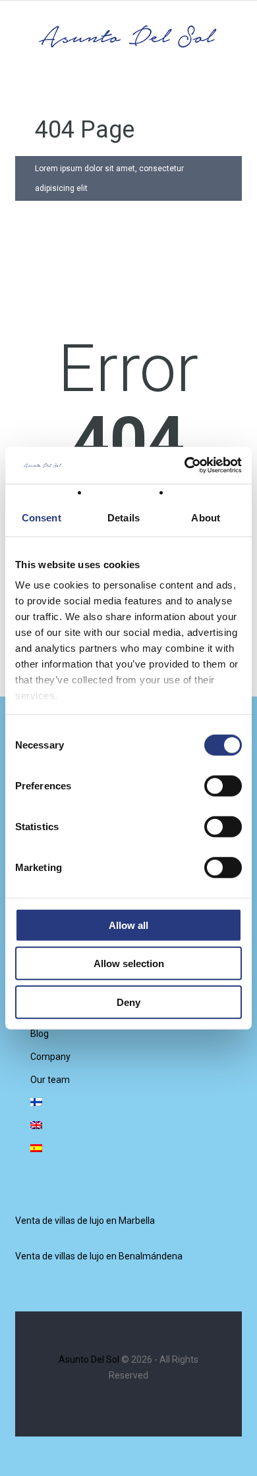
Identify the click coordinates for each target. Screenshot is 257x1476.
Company (50, 1056)
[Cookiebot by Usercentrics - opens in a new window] (185, 465)
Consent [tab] (41, 517)
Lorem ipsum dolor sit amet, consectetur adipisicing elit (109, 178)
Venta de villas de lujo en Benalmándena (99, 1256)
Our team (50, 1079)
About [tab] (205, 517)
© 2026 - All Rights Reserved (128, 1367)
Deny (128, 1001)
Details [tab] (123, 517)
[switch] (223, 785)
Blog (39, 1033)
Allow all (128, 924)
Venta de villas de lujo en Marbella (85, 1220)
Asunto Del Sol (89, 1359)
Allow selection (129, 963)
